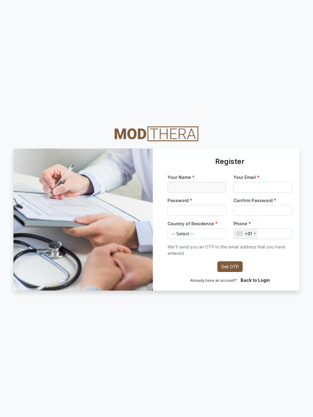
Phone (240, 223)
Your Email (245, 177)
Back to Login (255, 280)
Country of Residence (191, 223)
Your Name (179, 177)
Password (178, 200)
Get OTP (230, 266)
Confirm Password (253, 200)
